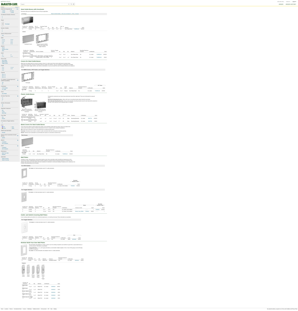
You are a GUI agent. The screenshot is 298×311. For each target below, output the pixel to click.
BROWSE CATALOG (6, 1)
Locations (6, 308)
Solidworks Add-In (36, 308)
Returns (11, 308)
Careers (24, 308)
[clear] (68, 4)
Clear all (16, 7)
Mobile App (29, 308)
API (48, 308)
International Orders (18, 308)
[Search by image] (73, 4)
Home (2, 308)
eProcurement (43, 308)
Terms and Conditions (286, 308)
